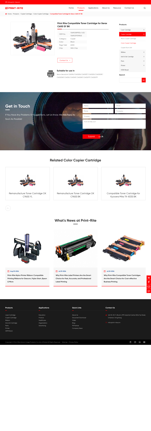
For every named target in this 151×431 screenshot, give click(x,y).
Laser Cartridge (126, 30)
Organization (43, 323)
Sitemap (64, 342)
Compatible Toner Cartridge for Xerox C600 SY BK (66, 14)
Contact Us (129, 8)
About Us (106, 8)
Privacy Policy (73, 342)
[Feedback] (149, 291)
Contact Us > (65, 60)
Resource (117, 8)
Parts (122, 61)
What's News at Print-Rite (76, 220)
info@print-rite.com (14, 2)
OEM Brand (125, 70)
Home (71, 8)
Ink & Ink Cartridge (127, 56)
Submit (91, 136)
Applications (93, 8)
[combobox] (114, 116)
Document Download (79, 317)
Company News (77, 328)
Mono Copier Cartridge (128, 38)
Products (81, 8)
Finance (41, 317)
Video (74, 320)
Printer (123, 65)
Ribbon (123, 52)
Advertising (42, 325)
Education (42, 315)
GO (144, 80)
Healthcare (42, 320)
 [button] (15, 208)
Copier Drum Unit (126, 47)
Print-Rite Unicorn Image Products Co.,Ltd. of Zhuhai (30, 342)
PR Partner (75, 325)
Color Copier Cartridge (40, 14)
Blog (73, 323)
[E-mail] (149, 286)
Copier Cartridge (26, 14)
